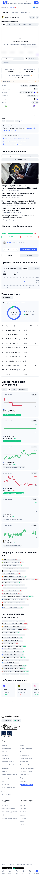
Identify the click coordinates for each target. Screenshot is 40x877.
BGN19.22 (14, 654)
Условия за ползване (26, 748)
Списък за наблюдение (8, 787)
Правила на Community (27, 768)
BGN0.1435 (14, 668)
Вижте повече (35, 230)
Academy (4, 745)
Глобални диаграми (7, 778)
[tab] (26, 59)
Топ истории (5, 758)
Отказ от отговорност (27, 771)
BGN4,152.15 (14, 635)
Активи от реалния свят (9, 774)
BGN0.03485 (16, 629)
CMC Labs (4, 752)
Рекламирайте (6, 748)
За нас (22, 745)
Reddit (22, 821)
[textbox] (22, 244)
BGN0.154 (11, 643)
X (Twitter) (23, 805)
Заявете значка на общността (13, 144)
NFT (2, 781)
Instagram (23, 815)
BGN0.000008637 (16, 671)
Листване (4, 805)
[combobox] (20, 62)
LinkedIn (22, 825)
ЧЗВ (2, 815)
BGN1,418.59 (13, 640)
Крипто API (5, 768)
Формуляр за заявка (8, 808)
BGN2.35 (11, 632)
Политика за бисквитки (27, 765)
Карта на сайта (6, 794)
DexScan (4, 771)
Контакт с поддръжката (9, 812)
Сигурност (23, 778)
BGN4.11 (16, 674)
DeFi (3, 121)
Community (23, 808)
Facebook (23, 818)
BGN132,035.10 (15, 626)
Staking (18, 121)
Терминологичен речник (9, 818)
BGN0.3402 (14, 651)
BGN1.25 (11, 663)
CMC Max (4, 755)
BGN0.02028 (15, 624)
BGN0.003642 (14, 621)
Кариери (22, 781)
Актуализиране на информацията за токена (17, 138)
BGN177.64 (13, 637)
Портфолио (5, 784)
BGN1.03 (13, 649)
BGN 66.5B (11, 7)
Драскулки (4, 791)
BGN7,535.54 (14, 657)
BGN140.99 (15, 646)
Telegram (23, 812)
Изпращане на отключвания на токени (15, 141)
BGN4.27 (16, 660)
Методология (24, 774)
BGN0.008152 (15, 665)
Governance (10, 121)
